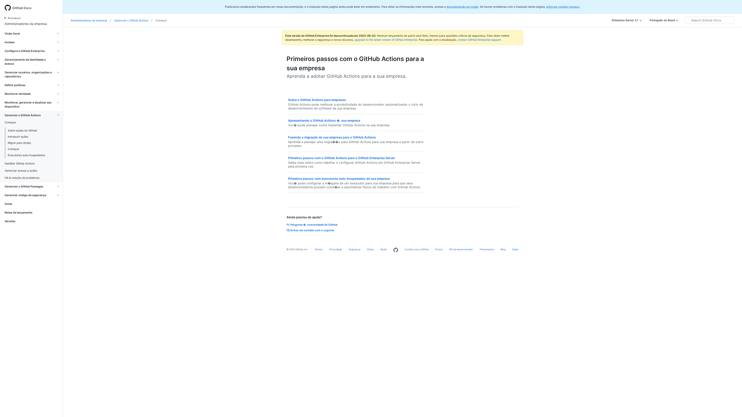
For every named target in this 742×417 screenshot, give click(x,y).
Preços (439, 249)
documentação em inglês (462, 6)
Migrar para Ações (19, 142)
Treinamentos (486, 249)
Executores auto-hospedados (26, 155)
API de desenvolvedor (461, 249)
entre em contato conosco (562, 6)
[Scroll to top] (733, 408)
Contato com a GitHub (417, 249)
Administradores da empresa (26, 24)
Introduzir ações (18, 136)
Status (370, 249)
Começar (13, 149)
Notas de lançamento (18, 212)
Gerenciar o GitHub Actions (133, 20)
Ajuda (383, 249)
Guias (8, 203)
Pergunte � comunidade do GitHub (314, 224)
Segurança (354, 249)
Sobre (515, 249)
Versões (10, 221)
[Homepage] (395, 250)
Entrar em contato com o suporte (312, 230)
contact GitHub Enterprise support (479, 39)
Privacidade (335, 249)
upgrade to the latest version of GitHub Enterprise (385, 39)
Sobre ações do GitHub (22, 130)
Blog (503, 249)
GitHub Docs (21, 8)
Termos (318, 249)
